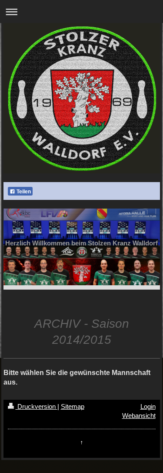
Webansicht (139, 415)
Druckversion (36, 406)
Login (148, 406)
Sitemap (72, 406)
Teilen (23, 192)
